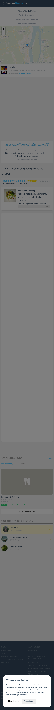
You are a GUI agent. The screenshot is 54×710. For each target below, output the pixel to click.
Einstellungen (13, 701)
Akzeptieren (29, 701)
